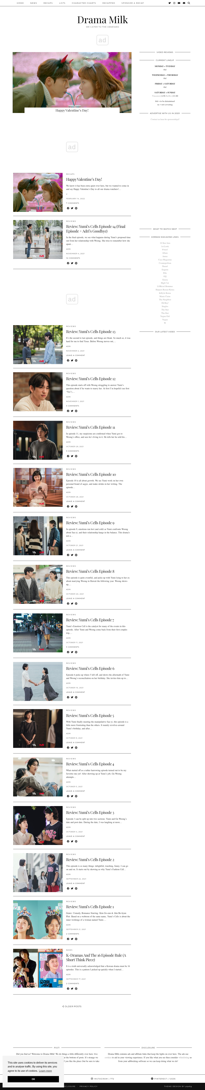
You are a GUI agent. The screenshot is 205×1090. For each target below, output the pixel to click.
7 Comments (72, 203)
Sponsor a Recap (133, 3)
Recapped (108, 3)
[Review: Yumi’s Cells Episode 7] (38, 632)
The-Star (165, 313)
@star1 (165, 249)
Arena (165, 256)
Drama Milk (102, 19)
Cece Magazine (165, 259)
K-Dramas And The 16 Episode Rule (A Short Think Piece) (96, 957)
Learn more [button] (45, 1070)
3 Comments (72, 406)
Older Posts (73, 1006)
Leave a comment (75, 355)
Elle (165, 272)
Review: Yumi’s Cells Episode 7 (90, 619)
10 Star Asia (165, 242)
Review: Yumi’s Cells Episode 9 (90, 522)
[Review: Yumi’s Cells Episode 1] (38, 919)
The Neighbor (165, 299)
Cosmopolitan (165, 263)
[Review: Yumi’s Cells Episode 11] (38, 440)
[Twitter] (169, 3)
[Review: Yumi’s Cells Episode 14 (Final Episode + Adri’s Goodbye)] (38, 239)
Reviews (71, 221)
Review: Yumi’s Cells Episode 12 (90, 378)
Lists (62, 3)
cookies (108, 1057)
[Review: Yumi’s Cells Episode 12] (38, 391)
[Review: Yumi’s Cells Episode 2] (38, 872)
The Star (165, 309)
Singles (165, 306)
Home (20, 3)
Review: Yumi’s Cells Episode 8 (90, 571)
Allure (165, 252)
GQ (165, 276)
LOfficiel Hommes (165, 286)
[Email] (184, 3)
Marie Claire (165, 296)
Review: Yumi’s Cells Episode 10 (91, 474)
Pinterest (165, 1079)
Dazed (165, 266)
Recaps (48, 3)
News (33, 3)
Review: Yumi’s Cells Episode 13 (90, 331)
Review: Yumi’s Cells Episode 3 (90, 812)
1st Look (165, 246)
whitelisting (184, 1057)
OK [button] (33, 1079)
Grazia (165, 279)
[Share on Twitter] (72, 208)
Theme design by (178, 1086)
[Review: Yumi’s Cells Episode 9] (38, 535)
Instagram (103, 1079)
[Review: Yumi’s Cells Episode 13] (38, 344)
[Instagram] (174, 3)
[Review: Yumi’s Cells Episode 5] (38, 728)
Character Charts (84, 3)
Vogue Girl (165, 316)
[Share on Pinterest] (76, 208)
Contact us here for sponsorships (165, 119)
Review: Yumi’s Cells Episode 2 (90, 859)
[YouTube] (179, 3)
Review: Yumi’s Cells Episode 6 (90, 668)
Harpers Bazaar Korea (165, 289)
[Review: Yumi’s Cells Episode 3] (38, 825)
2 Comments (72, 934)
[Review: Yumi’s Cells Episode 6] (38, 681)
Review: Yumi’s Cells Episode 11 (90, 427)
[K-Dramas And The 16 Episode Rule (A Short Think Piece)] (38, 968)
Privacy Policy (89, 1086)
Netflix (169, 95)
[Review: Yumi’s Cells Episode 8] (38, 584)
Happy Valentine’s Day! (84, 179)
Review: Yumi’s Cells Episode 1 (90, 906)
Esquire (165, 269)
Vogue (165, 319)
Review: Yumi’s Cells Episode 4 (90, 763)
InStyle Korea (165, 292)
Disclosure (69, 1086)
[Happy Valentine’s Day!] (38, 192)
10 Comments (73, 258)
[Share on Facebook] (68, 208)
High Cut (165, 282)
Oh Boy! (165, 302)
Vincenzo (156, 95)
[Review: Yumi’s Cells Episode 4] (38, 776)
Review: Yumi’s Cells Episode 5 (90, 715)
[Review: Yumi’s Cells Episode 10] (38, 487)
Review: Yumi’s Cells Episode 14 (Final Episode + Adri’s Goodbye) (95, 228)
